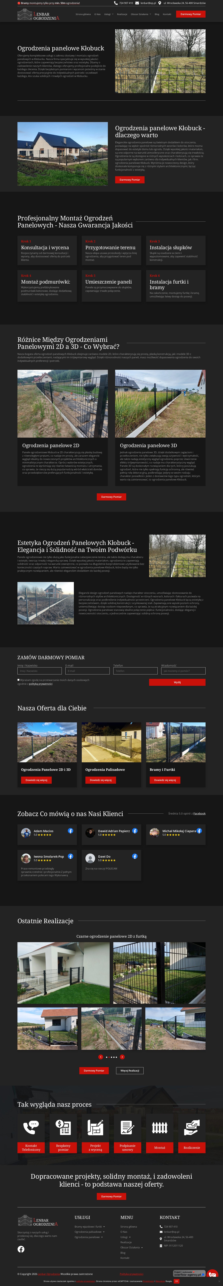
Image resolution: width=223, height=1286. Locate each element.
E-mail (69, 665)
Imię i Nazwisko (27, 665)
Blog (157, 14)
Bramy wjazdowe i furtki (88, 1226)
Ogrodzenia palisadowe (88, 1231)
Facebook (199, 813)
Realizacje (122, 14)
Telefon (118, 665)
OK (176, 1281)
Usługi (107, 14)
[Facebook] (20, 1249)
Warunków (160, 1281)
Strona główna (83, 14)
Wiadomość (168, 665)
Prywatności (148, 1281)
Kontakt (167, 14)
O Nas (97, 14)
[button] (100, 1057)
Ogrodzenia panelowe (87, 1237)
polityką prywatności (40, 684)
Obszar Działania (139, 14)
